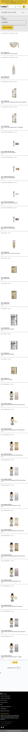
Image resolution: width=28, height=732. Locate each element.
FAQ (1, 704)
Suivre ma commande (5, 696)
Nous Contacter (4, 700)
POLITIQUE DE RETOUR (4, 725)
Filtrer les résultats (7, 27)
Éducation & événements (6, 706)
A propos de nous (4, 702)
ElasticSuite (19, 730)
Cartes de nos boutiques (5, 698)
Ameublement (4, 708)
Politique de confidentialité (6, 723)
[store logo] (5, 6)
